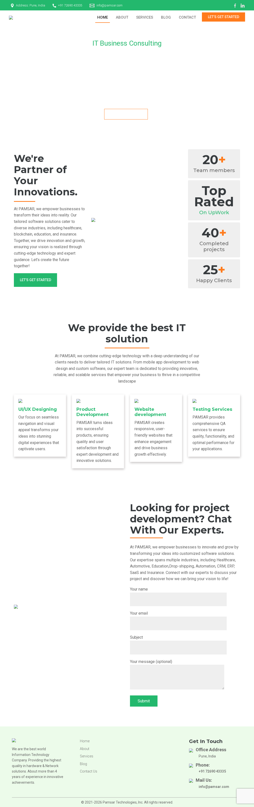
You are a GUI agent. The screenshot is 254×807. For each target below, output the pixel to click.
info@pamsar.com (109, 5)
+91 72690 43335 (70, 5)
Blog (166, 17)
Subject (136, 637)
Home (102, 17)
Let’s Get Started (223, 17)
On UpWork (214, 212)
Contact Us (88, 771)
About (122, 17)
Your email (139, 613)
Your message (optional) (151, 661)
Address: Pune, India (30, 5)
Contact (187, 17)
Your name (139, 589)
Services (144, 17)
